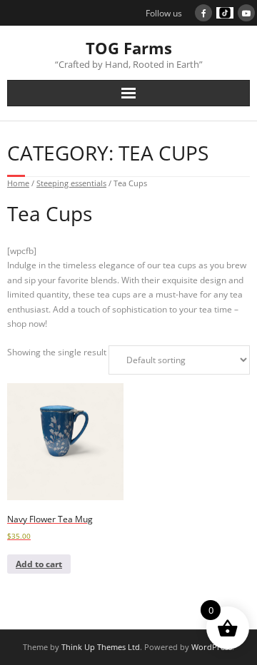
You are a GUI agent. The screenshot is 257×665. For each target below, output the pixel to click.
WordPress (211, 646)
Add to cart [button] (39, 564)
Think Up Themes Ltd (100, 646)
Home (18, 183)
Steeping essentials (71, 183)
